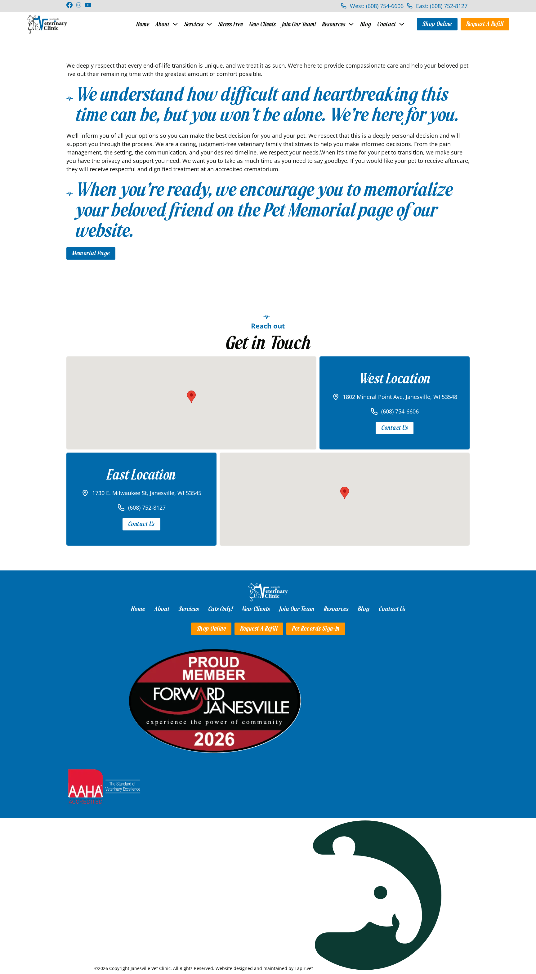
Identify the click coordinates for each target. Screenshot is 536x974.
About (162, 24)
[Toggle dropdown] (175, 24)
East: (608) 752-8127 (441, 6)
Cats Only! (220, 609)
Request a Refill (485, 24)
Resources (333, 24)
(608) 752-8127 (147, 507)
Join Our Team (297, 609)
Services (193, 24)
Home (142, 24)
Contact (386, 24)
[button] (191, 397)
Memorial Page (91, 253)
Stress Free (230, 24)
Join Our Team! (299, 24)
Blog (365, 24)
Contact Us (394, 428)
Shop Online (437, 24)
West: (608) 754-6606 (377, 6)
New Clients (262, 24)
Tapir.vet (304, 968)
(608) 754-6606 (400, 411)
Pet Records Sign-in (316, 628)
